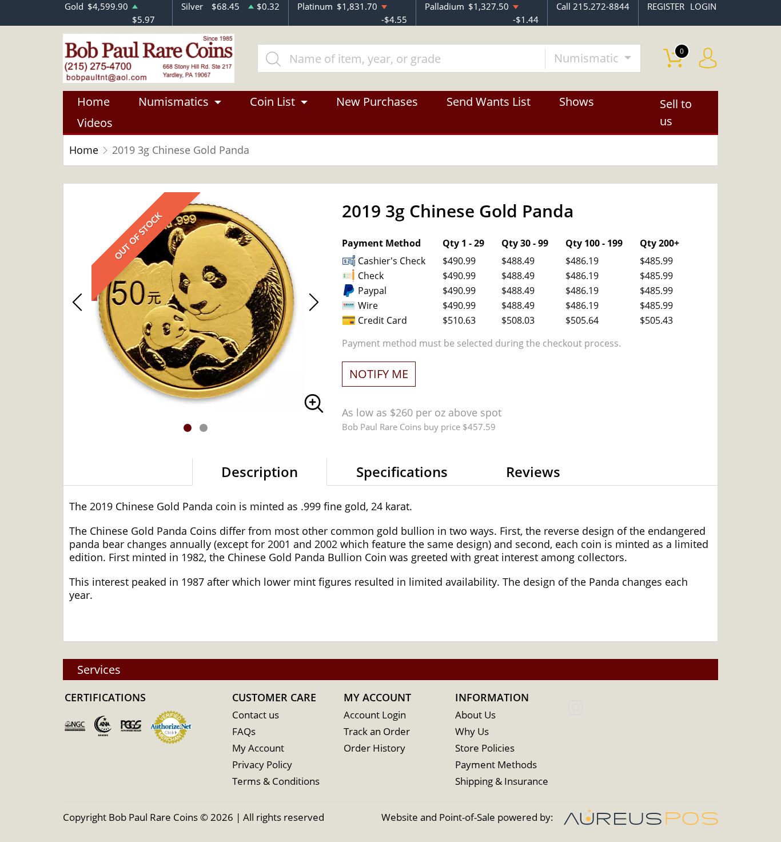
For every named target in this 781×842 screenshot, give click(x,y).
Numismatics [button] (173, 101)
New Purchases (377, 101)
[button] (188, 428)
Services (99, 669)
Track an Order (377, 731)
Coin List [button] (272, 101)
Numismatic (587, 58)
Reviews (533, 471)
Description (259, 471)
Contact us (255, 714)
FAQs (244, 731)
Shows (576, 101)
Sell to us (676, 112)
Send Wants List (489, 101)
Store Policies (485, 747)
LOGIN (703, 6)
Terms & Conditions (276, 781)
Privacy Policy (262, 764)
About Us (475, 714)
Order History (374, 747)
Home (93, 101)
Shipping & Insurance (501, 781)
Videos (95, 122)
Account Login (375, 714)
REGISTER (665, 6)
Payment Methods (496, 764)
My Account (258, 747)
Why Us (472, 731)
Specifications (402, 471)
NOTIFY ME (378, 374)
